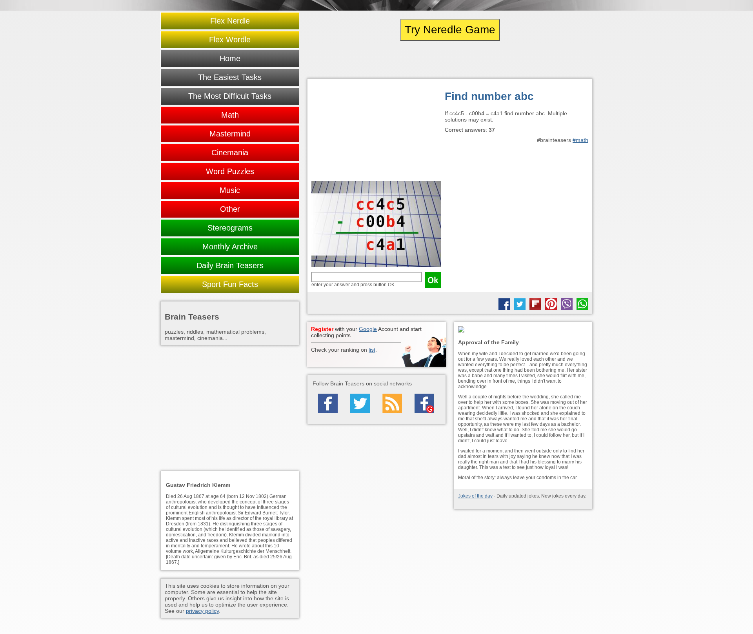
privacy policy (202, 611)
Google (368, 329)
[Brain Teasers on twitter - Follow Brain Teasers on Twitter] (360, 403)
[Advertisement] (376, 132)
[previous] (350, 59)
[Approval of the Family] (523, 330)
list (372, 350)
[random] (450, 59)
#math (580, 140)
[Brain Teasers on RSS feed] (392, 403)
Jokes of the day (475, 496)
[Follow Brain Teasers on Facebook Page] (328, 403)
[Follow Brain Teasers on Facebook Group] (424, 403)
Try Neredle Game (450, 30)
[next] (549, 59)
